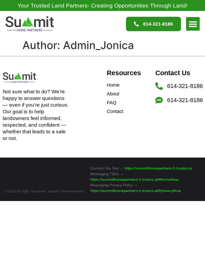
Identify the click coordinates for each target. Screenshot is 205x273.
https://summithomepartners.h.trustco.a (158, 168)
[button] (193, 24)
